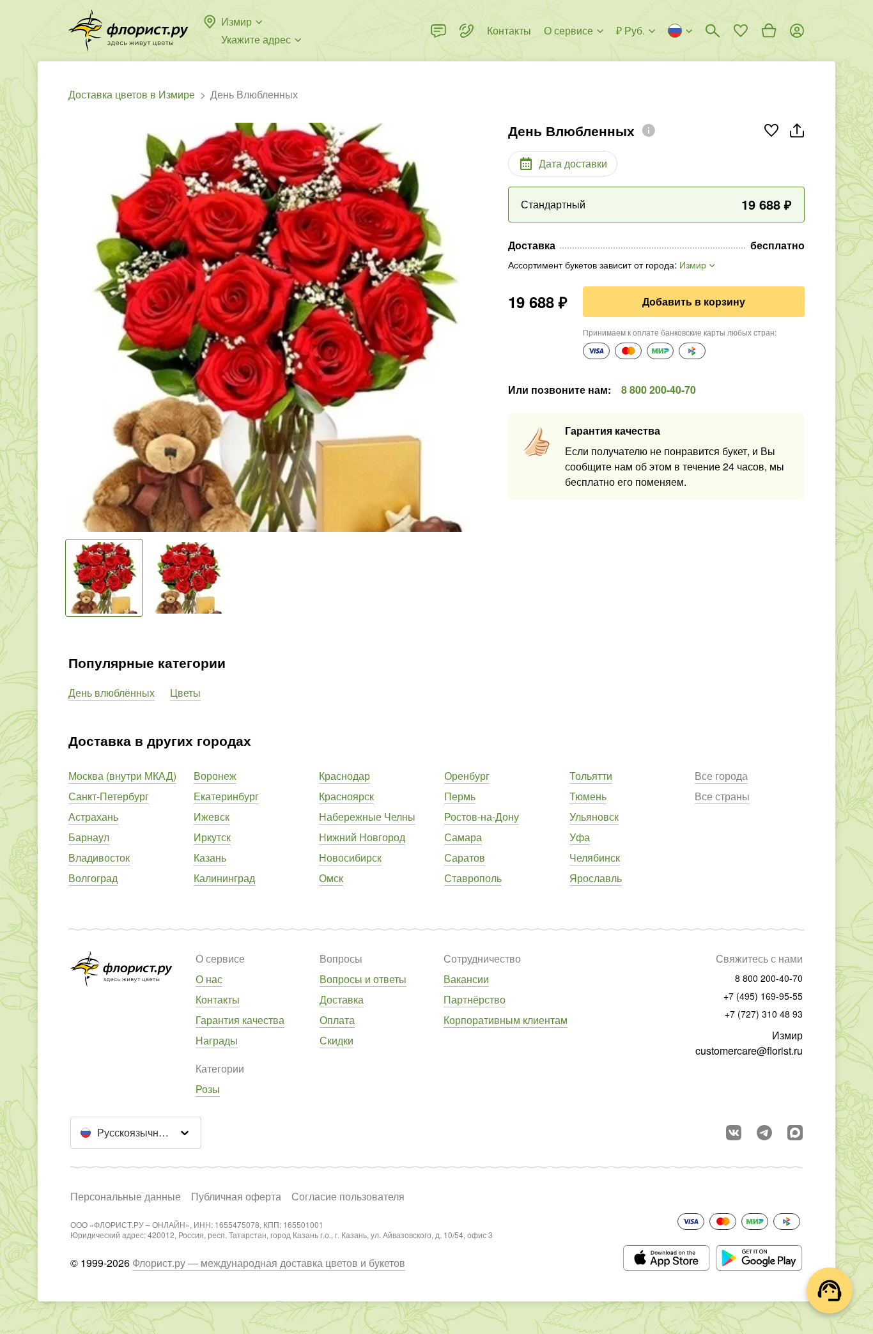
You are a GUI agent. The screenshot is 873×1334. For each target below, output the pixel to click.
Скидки (336, 1040)
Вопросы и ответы (363, 979)
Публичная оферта (236, 1196)
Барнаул (88, 837)
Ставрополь (473, 878)
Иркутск (212, 837)
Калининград (224, 878)
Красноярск (346, 796)
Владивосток (99, 857)
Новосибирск (350, 857)
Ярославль (595, 878)
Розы (208, 1089)
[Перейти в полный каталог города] (128, 30)
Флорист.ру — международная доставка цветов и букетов (268, 1262)
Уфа (579, 837)
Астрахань (93, 816)
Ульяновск (594, 816)
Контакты (218, 999)
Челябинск (594, 857)
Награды (217, 1040)
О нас (209, 979)
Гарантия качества (240, 1019)
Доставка (342, 999)
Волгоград (93, 878)
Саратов (464, 857)
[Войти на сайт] (797, 30)
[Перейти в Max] (795, 1132)
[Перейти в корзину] (769, 30)
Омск (331, 878)
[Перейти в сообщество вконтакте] (733, 1132)
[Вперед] (471, 327)
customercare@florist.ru (749, 1050)
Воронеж (215, 775)
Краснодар (344, 775)
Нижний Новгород (362, 837)
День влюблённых (111, 692)
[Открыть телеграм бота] (764, 1132)
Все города (721, 775)
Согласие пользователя (348, 1196)
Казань (210, 857)
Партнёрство (475, 999)
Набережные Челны (367, 816)
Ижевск (211, 816)
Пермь (459, 796)
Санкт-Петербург (108, 796)
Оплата (337, 1019)
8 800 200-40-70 (658, 389)
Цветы (185, 692)
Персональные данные (125, 1196)
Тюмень (587, 796)
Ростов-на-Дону (481, 816)
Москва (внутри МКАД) (122, 775)
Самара (463, 837)
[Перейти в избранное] (740, 30)
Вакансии (466, 979)
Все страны (722, 796)
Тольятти (590, 775)
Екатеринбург (226, 796)
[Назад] (74, 327)
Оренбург (467, 775)
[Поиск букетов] (712, 30)
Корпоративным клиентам (506, 1019)
